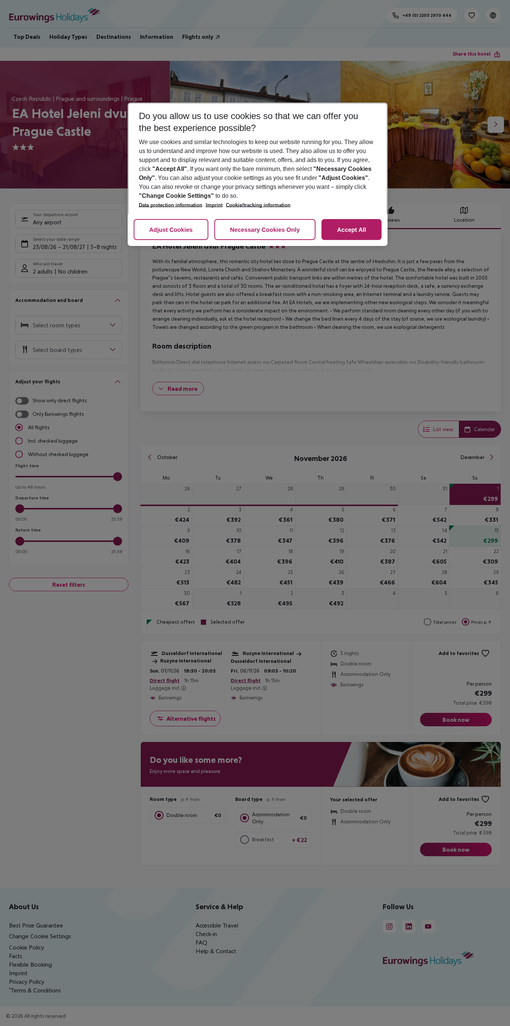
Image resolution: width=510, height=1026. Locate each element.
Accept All (351, 230)
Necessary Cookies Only (265, 230)
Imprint (214, 205)
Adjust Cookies (171, 230)
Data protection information (170, 205)
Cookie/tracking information (258, 205)
